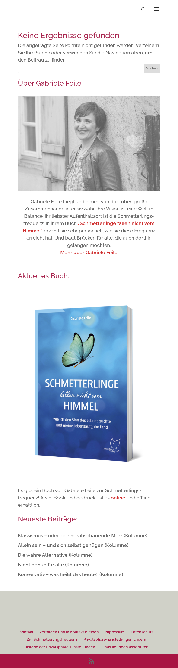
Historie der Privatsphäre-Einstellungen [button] (59, 647)
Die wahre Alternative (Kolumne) (55, 555)
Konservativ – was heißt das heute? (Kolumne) (70, 574)
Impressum (115, 632)
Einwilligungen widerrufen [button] (125, 647)
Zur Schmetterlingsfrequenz (52, 639)
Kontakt (26, 632)
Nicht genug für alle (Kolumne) (53, 565)
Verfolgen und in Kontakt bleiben (69, 632)
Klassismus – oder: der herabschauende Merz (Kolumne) (82, 535)
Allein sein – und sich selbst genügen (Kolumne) (73, 545)
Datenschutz (142, 632)
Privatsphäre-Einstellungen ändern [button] (114, 639)
